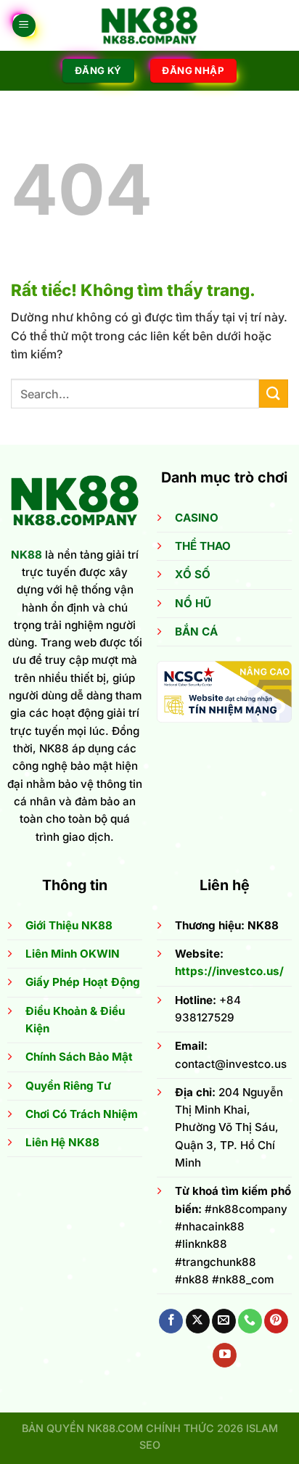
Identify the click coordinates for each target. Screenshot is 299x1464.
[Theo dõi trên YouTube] (225, 1355)
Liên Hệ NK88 (62, 1142)
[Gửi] (273, 393)
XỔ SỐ (192, 574)
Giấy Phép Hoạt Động (82, 982)
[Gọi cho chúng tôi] (250, 1321)
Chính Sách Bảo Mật (79, 1057)
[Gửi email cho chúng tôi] (224, 1321)
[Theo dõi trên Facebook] (171, 1321)
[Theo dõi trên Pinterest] (276, 1321)
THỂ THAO (203, 546)
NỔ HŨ (193, 603)
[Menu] (24, 26)
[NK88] (149, 25)
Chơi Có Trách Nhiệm (81, 1114)
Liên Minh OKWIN (72, 954)
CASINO (196, 518)
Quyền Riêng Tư (68, 1086)
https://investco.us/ (229, 971)
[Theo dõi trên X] (198, 1321)
